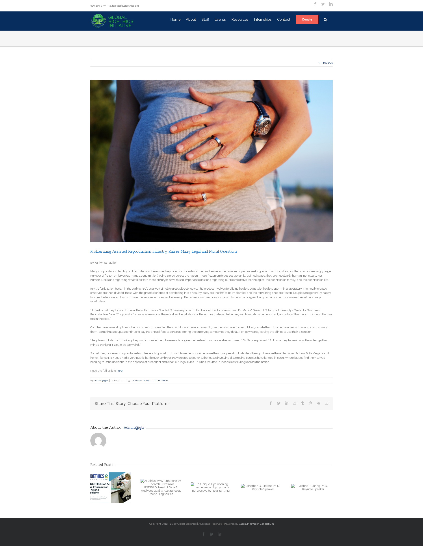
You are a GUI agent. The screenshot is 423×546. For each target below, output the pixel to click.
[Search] (325, 19)
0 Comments (160, 380)
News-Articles (141, 380)
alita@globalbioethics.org (124, 5)
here (119, 370)
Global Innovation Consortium (256, 523)
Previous (327, 62)
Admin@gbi (101, 380)
